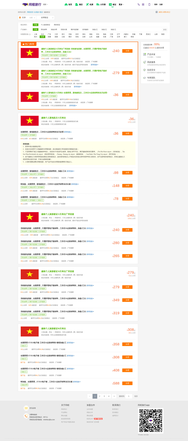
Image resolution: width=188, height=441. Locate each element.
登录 (155, 4)
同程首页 (30, 12)
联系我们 (115, 409)
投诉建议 (115, 412)
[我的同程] (143, 4)
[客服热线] (138, 4)
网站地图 (64, 415)
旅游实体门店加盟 (93, 422)
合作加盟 (90, 409)
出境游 (36, 12)
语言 (44, 4)
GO (135, 396)
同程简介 (64, 409)
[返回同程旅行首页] (31, 4)
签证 (41, 12)
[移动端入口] (149, 4)
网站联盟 (90, 415)
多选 (164, 30)
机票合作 (94, 419)
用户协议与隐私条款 (68, 422)
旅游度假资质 (65, 419)
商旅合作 (90, 412)
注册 (161, 4)
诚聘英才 (115, 415)
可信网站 (64, 412)
